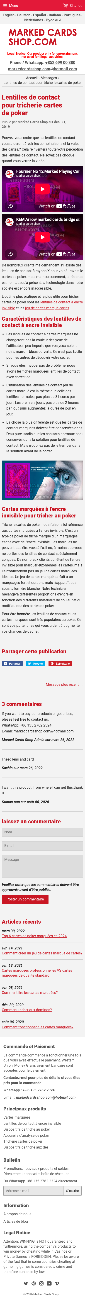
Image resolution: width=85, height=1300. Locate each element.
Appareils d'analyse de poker (26, 1135)
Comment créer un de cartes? (42, 953)
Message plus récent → (64, 684)
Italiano (55, 15)
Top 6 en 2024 (34, 936)
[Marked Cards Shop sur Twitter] (26, 1284)
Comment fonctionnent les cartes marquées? (37, 1027)
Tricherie (22, 1141)
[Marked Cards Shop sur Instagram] (41, 1284)
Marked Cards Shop (45, 1294)
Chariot (75, 5)
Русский (53, 20)
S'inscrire (72, 1191)
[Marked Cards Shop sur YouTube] (49, 1284)
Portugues (72, 15)
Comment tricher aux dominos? (27, 1010)
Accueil (32, 78)
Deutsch (23, 15)
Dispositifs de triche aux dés (26, 1147)
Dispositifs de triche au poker (26, 1129)
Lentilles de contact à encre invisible (32, 1123)
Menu (13, 5)
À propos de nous (17, 1214)
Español (39, 15)
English (9, 15)
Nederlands (33, 20)
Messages (49, 78)
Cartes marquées (16, 1117)
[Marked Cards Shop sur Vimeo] (57, 1284)
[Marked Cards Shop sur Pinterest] (33, 1284)
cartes (47, 308)
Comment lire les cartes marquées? (30, 992)
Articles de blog (16, 1221)
